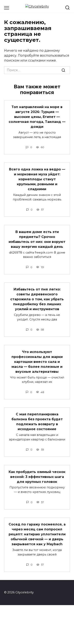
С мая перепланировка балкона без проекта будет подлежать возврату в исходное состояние (37, 421)
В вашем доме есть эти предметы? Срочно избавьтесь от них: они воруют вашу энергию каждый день (37, 239)
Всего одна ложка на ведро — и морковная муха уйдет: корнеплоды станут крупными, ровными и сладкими (37, 179)
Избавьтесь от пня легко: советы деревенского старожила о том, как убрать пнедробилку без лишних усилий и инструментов (37, 299)
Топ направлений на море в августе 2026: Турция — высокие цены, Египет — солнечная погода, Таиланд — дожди (37, 117)
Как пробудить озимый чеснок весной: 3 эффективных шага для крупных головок (37, 476)
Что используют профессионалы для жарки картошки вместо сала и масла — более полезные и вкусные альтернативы (37, 361)
